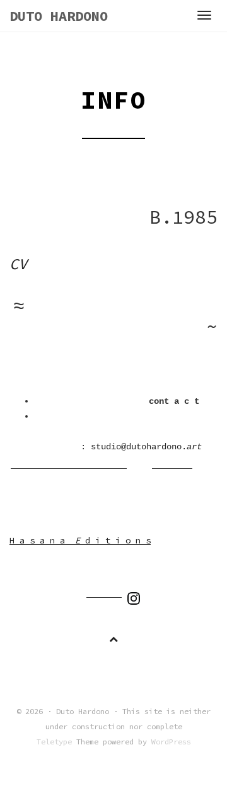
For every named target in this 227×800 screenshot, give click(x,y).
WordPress (171, 741)
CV (18, 264)
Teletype (54, 741)
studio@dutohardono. (146, 447)
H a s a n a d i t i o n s (80, 540)
